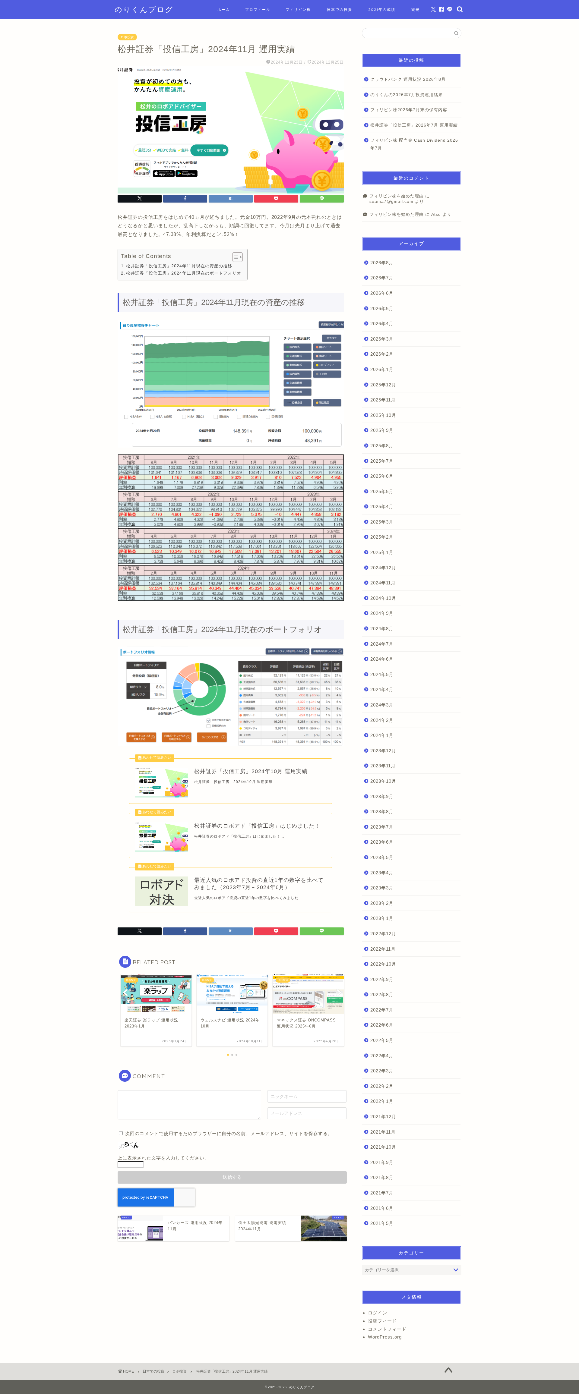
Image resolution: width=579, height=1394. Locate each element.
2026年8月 (382, 262)
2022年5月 (382, 1040)
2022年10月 (383, 964)
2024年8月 (382, 628)
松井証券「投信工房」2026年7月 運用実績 (414, 125)
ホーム (223, 9)
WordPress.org (385, 1336)
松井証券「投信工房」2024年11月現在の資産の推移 (179, 265)
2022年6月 (382, 1024)
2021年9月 (382, 1162)
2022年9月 (382, 979)
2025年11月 (383, 399)
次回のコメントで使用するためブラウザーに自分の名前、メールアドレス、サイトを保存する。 (229, 1133)
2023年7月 (382, 826)
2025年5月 (382, 491)
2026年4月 (382, 323)
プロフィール (258, 9)
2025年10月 (383, 415)
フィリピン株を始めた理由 (396, 196)
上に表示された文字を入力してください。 (163, 1157)
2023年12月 (383, 750)
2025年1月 (382, 552)
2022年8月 (382, 994)
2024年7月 (382, 644)
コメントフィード (387, 1329)
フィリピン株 (298, 9)
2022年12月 (383, 933)
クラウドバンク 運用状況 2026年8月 (408, 79)
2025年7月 (382, 461)
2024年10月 (383, 598)
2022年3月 (382, 1070)
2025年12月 (383, 384)
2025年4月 (382, 506)
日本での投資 (339, 9)
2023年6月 (382, 842)
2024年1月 (382, 735)
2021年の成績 (381, 9)
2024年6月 (382, 659)
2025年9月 (382, 430)
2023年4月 (382, 872)
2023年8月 (382, 811)
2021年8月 (382, 1177)
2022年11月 (383, 949)
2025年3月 (382, 521)
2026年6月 (382, 293)
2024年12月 (383, 567)
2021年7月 (382, 1192)
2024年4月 (382, 689)
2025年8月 (382, 445)
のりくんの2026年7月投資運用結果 (406, 95)
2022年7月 (382, 1009)
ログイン (377, 1312)
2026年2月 (382, 354)
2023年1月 (382, 918)
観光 (415, 9)
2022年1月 (382, 1101)
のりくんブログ (144, 9)
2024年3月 (382, 704)
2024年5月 (382, 674)
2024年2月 (382, 720)
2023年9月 (382, 796)
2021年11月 (383, 1131)
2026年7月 (382, 277)
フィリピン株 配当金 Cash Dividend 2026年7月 (414, 144)
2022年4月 (382, 1055)
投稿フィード (382, 1320)
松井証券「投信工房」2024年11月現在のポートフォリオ (183, 273)
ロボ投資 (127, 37)
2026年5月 (382, 308)
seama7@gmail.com (391, 201)
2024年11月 (383, 582)
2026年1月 (382, 369)
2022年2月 (382, 1086)
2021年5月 (382, 1223)
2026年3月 (382, 338)
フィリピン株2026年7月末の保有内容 (408, 110)
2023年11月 (383, 765)
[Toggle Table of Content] (234, 257)
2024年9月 (382, 613)
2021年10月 (383, 1147)
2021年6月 (382, 1208)
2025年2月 (382, 537)
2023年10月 (383, 781)
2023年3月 (382, 887)
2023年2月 (382, 903)
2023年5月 (382, 857)
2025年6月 (382, 476)
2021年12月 (383, 1116)
